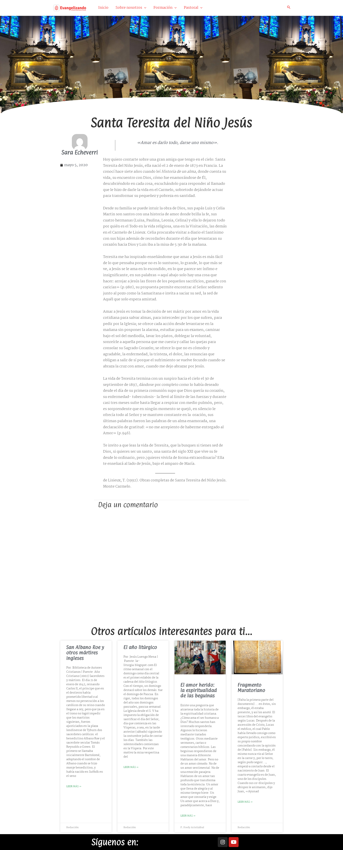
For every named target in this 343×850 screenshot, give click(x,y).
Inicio (103, 8)
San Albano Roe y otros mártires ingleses (85, 652)
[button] (144, 8)
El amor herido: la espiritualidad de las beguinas (198, 690)
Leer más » (73, 786)
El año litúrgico (140, 647)
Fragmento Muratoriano (251, 687)
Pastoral (191, 8)
